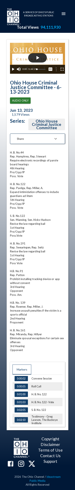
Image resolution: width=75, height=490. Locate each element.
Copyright (50, 439)
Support (51, 461)
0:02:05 (21, 409)
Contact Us (50, 456)
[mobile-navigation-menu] (63, 14)
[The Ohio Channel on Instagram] (21, 464)
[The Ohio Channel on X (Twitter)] (31, 464)
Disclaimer (50, 444)
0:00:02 (21, 378)
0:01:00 (21, 394)
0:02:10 (21, 419)
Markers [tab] (22, 369)
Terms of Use (50, 450)
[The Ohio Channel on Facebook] (10, 464)
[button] (37, 139)
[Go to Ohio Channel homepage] (13, 17)
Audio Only (20, 100)
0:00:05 (21, 386)
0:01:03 (21, 402)
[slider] (41, 69)
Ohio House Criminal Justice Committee (46, 124)
